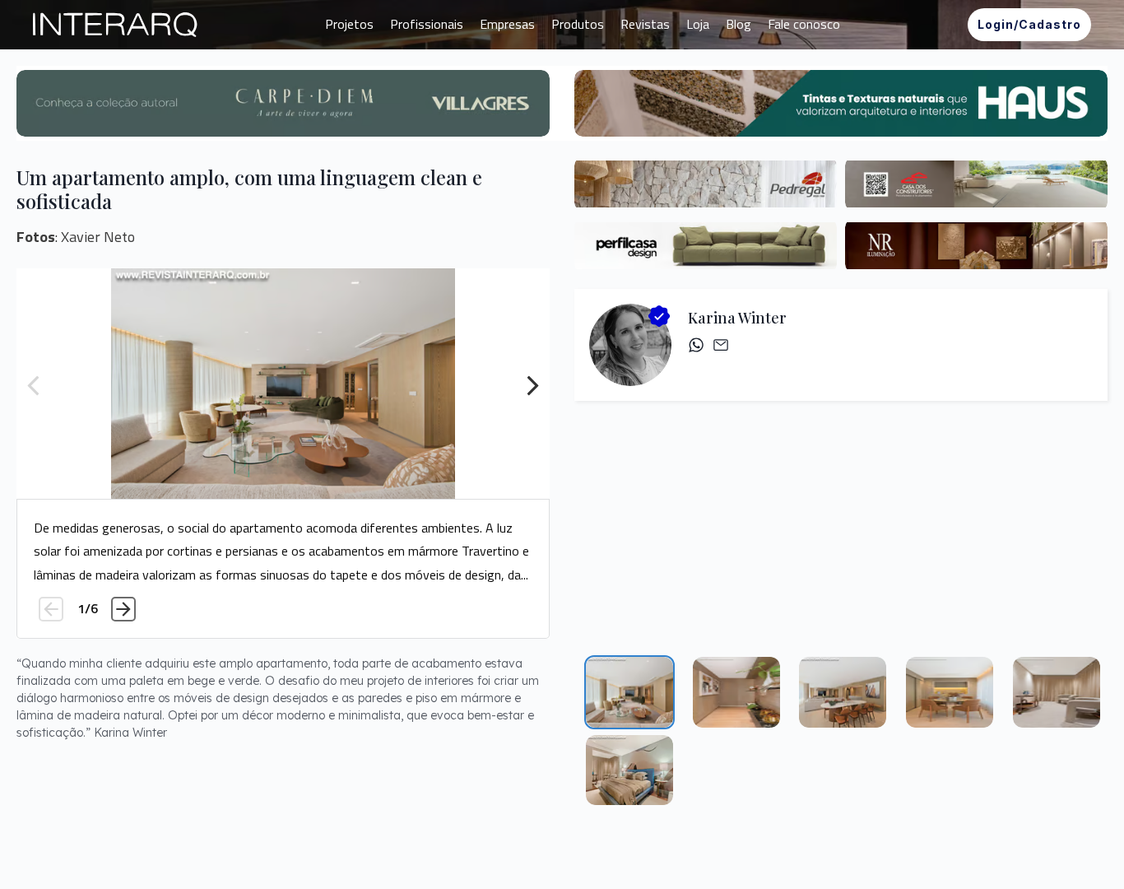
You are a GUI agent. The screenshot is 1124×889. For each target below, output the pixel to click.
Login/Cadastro (1029, 24)
